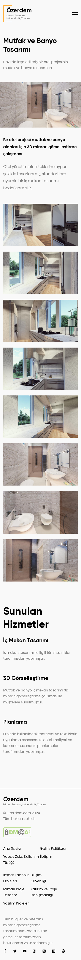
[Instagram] (34, 951)
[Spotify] (63, 951)
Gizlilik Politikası (53, 848)
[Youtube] (24, 951)
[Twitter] (15, 951)
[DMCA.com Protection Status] (17, 836)
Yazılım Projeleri (16, 903)
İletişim (46, 856)
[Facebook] (5, 951)
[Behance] (44, 951)
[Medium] (54, 951)
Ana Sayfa (12, 848)
